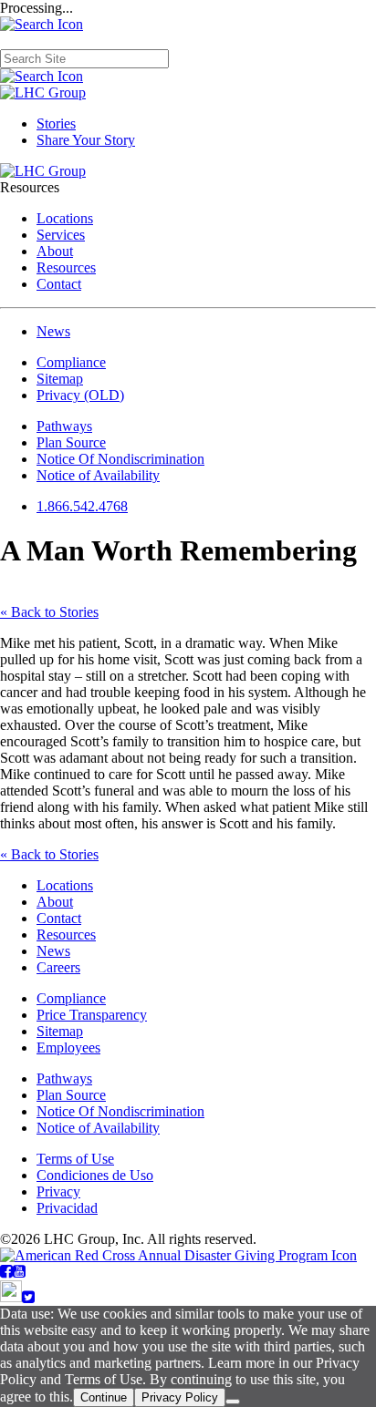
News (53, 331)
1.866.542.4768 (82, 506)
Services (61, 234)
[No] (232, 1401)
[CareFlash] (11, 1297)
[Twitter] (28, 1297)
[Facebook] (6, 1271)
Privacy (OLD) (80, 395)
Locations (65, 218)
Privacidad (67, 1208)
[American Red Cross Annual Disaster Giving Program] (178, 1255)
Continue (103, 1397)
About (55, 251)
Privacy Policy (179, 1397)
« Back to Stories (49, 612)
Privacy (58, 1191)
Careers (58, 967)
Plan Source (71, 442)
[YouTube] (19, 1271)
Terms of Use (75, 1158)
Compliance (71, 362)
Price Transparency (92, 1014)
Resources (66, 267)
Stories (56, 123)
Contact (59, 284)
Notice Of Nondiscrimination (120, 459)
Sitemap (60, 378)
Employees (68, 1047)
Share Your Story (86, 140)
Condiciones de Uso (95, 1175)
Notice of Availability (98, 475)
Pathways (64, 426)
